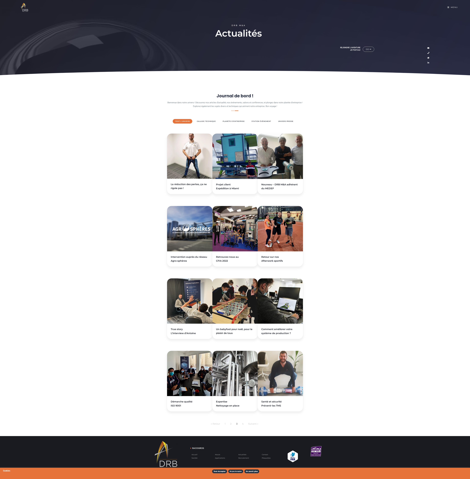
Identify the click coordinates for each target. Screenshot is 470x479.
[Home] (428, 58)
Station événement (261, 121)
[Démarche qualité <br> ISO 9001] (189, 373)
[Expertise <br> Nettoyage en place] (235, 373)
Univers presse (285, 121)
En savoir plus (252, 471)
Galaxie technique (206, 121)
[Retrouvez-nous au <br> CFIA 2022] (235, 228)
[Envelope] (428, 48)
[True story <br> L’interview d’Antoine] (189, 301)
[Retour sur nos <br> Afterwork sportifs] (280, 228)
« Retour (215, 423)
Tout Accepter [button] (220, 471)
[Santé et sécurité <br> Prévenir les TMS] (280, 373)
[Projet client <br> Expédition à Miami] (235, 156)
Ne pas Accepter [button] (236, 471)
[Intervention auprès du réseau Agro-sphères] (189, 228)
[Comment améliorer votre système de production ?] (280, 301)
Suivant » (253, 423)
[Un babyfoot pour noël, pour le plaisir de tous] (235, 301)
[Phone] (428, 53)
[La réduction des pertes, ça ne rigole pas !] (189, 156)
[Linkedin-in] (428, 62)
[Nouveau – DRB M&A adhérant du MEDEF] (280, 156)
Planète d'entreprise (234, 121)
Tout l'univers (182, 121)
